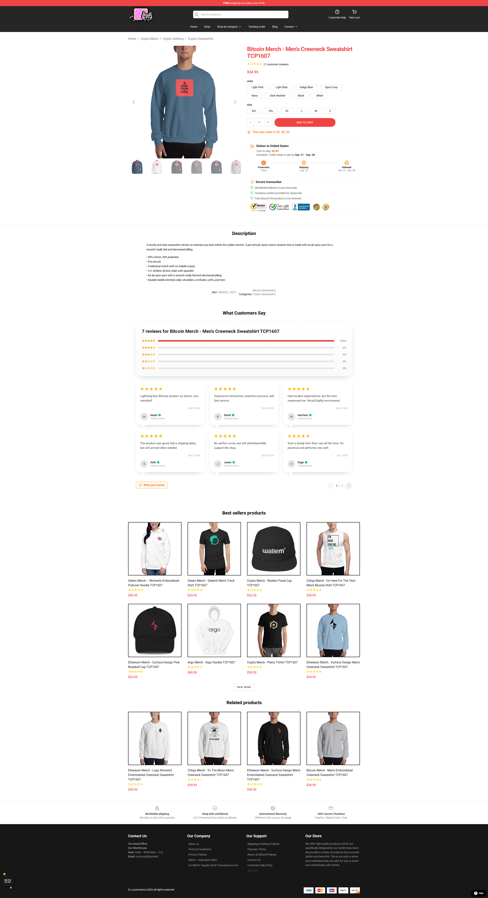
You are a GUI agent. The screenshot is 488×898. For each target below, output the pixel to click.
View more (244, 687)
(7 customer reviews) (276, 64)
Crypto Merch (149, 39)
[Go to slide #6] (236, 167)
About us (193, 843)
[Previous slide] (134, 102)
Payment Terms (256, 849)
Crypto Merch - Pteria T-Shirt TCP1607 (272, 662)
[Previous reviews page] (330, 485)
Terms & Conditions (199, 849)
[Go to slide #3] (177, 167)
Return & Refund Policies (261, 854)
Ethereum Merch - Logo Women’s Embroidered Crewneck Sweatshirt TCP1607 (151, 775)
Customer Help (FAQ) (259, 865)
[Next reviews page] (348, 485)
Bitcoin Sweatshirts (264, 290)
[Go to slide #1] (137, 167)
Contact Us (254, 859)
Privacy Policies (197, 854)
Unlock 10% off (7, 881)
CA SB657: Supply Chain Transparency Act (213, 865)
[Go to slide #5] (216, 167)
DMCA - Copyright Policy (202, 859)
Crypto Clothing (173, 39)
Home (132, 39)
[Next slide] (235, 102)
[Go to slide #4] (197, 167)
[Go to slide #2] (157, 167)
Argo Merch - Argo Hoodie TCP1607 (211, 662)
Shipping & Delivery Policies (263, 843)
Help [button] (481, 893)
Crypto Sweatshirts (200, 39)
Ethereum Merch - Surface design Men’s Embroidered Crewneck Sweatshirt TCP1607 (273, 775)
